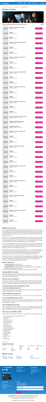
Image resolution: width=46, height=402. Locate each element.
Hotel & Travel (35, 3)
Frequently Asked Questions (21, 370)
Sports (25, 3)
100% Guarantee (19, 371)
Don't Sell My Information (6, 385)
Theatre (29, 3)
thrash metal (7, 238)
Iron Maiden (29, 249)
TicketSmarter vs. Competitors (36, 370)
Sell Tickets (42, 3)
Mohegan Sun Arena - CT (13, 350)
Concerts (20, 3)
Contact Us (18, 369)
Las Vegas (4, 348)
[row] (23, 28)
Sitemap (3, 388)
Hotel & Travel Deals (34, 371)
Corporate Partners (34, 369)
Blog (31, 373)
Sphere (33, 295)
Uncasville (4, 349)
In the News (33, 372)
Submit (18, 392)
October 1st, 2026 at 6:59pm (25, 295)
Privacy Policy (4, 384)
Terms (3, 383)
